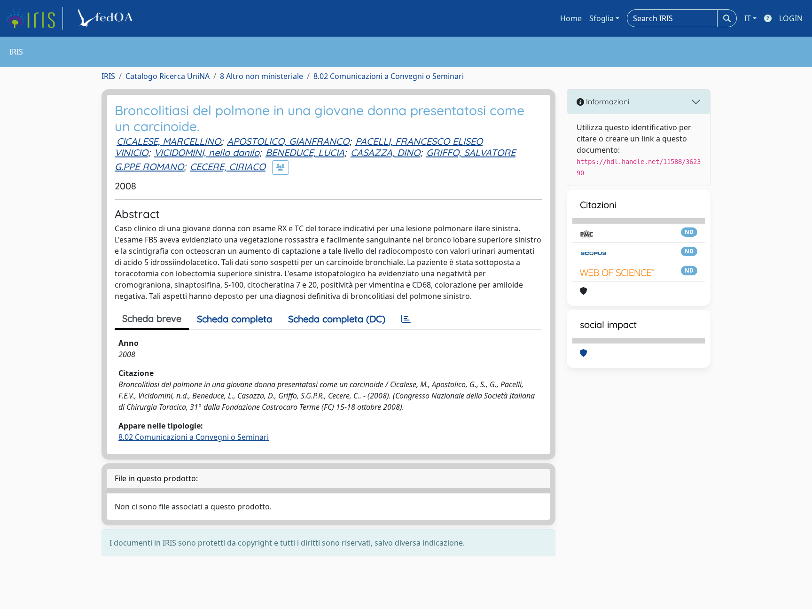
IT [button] (747, 18)
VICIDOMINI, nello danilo (206, 152)
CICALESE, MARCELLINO (169, 141)
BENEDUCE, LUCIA (304, 152)
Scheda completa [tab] (234, 319)
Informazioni (606, 101)
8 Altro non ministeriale (261, 76)
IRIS (108, 76)
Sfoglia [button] (601, 18)
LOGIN (791, 18)
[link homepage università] (107, 18)
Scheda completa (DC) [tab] (336, 319)
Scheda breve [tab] (151, 318)
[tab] (406, 319)
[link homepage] (34, 18)
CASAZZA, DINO (385, 152)
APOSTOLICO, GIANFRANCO (288, 141)
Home (571, 18)
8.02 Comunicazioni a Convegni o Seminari (388, 76)
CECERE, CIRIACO (227, 166)
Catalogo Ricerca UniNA (167, 76)
